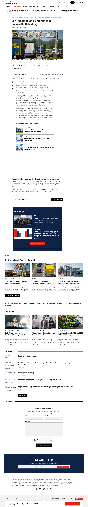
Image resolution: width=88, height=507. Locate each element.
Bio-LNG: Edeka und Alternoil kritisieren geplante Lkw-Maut (69, 282)
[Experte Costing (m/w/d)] (10, 356)
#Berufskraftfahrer (15, 330)
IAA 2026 (25, 6)
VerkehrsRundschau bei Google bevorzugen (50, 74)
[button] (44, 500)
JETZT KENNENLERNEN (37, 244)
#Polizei (66, 330)
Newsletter (58, 2)
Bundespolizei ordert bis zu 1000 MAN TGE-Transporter (70, 334)
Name (46, 415)
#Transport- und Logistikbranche (69, 303)
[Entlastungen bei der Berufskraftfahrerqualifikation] (17, 322)
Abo (73, 2)
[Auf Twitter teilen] (12, 85)
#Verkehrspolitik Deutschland (35, 303)
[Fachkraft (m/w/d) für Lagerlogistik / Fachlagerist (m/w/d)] (10, 380)
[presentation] (82, 12)
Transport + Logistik (28, 17)
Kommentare (17, 74)
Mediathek (32, 6)
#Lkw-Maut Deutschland (20, 260)
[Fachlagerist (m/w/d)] (10, 372)
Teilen (25, 74)
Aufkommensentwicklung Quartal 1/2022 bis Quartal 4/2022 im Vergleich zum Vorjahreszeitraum (46, 234)
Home (13, 17)
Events (39, 6)
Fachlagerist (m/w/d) (26, 373)
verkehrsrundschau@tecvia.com (45, 191)
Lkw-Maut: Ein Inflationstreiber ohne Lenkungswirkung (16, 282)
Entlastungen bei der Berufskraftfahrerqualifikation (16, 334)
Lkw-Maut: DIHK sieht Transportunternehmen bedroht (43, 282)
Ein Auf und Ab (37, 238)
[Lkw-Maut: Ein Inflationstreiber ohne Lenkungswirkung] (17, 270)
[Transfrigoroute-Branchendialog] (23, 220)
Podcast (45, 6)
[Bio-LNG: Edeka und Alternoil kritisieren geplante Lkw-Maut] (70, 270)
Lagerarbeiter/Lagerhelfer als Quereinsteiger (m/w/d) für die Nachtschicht (45, 387)
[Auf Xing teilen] (12, 91)
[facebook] (36, 488)
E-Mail (26, 415)
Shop (64, 2)
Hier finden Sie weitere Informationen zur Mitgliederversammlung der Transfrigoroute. (43, 221)
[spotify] (51, 488)
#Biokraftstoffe (67, 278)
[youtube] (40, 488)
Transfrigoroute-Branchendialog (46, 218)
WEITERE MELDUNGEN (12, 295)
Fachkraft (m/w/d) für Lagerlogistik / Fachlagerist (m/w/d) (39, 380)
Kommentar (27, 421)
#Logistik (8, 306)
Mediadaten (55, 498)
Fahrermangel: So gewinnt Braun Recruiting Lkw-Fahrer (44, 334)
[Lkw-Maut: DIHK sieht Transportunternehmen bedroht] (44, 270)
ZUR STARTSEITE (57, 199)
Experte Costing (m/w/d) (27, 356)
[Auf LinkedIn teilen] (12, 88)
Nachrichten (17, 6)
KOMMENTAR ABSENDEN (44, 445)
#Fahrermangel (40, 330)
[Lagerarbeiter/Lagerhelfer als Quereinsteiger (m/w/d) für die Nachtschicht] (10, 388)
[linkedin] (47, 488)
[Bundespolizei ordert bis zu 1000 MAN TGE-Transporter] (70, 322)
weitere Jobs (22, 395)
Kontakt (63, 498)
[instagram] (44, 488)
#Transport (51, 303)
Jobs (67, 2)
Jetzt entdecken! (72, 504)
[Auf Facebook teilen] (12, 82)
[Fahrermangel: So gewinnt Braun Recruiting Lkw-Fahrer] (44, 322)
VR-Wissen (53, 6)
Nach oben (79, 492)
